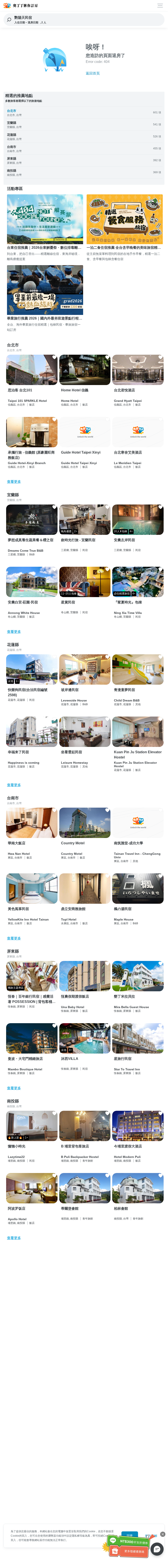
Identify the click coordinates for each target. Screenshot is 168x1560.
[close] (162, 1534)
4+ (131, 531)
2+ (75, 531)
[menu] (160, 5)
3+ (70, 1050)
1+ (17, 681)
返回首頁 (93, 73)
